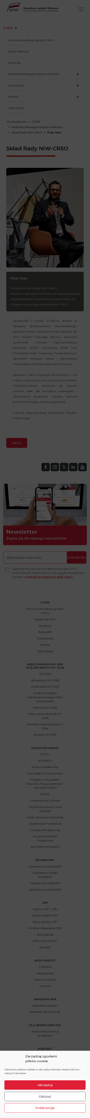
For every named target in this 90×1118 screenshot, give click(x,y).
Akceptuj (45, 1085)
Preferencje (45, 1108)
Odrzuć (45, 1096)
